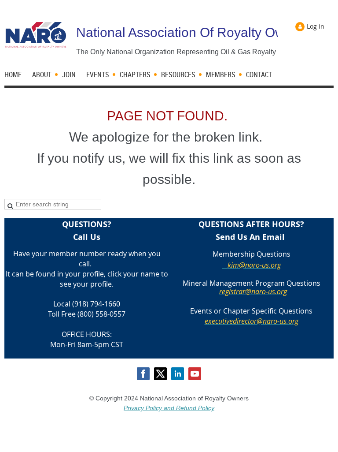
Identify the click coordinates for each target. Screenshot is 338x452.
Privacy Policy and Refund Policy (169, 407)
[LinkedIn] (177, 373)
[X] (160, 373)
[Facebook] (143, 373)
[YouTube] (194, 373)
